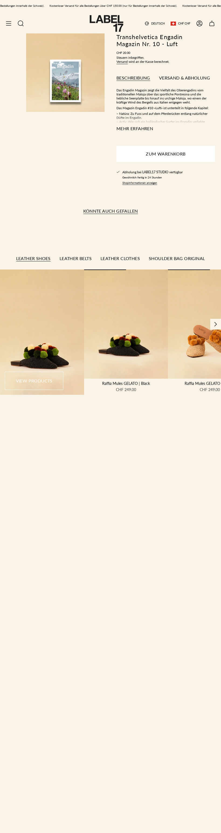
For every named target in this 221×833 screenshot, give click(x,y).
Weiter (215, 324)
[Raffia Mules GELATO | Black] (126, 324)
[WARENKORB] (212, 23)
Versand (122, 62)
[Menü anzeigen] (8, 23)
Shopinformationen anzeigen (139, 182)
